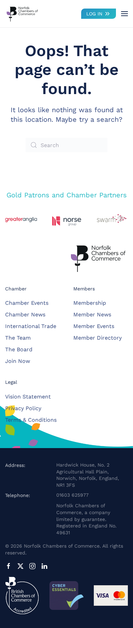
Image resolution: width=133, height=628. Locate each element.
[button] (124, 13)
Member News (92, 314)
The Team (18, 338)
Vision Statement (28, 396)
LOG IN (94, 13)
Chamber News (25, 314)
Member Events (93, 326)
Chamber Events (26, 303)
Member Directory (97, 338)
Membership (89, 303)
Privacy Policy (23, 408)
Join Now (17, 361)
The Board (18, 349)
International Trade (30, 326)
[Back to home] (22, 13)
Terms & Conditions (31, 420)
